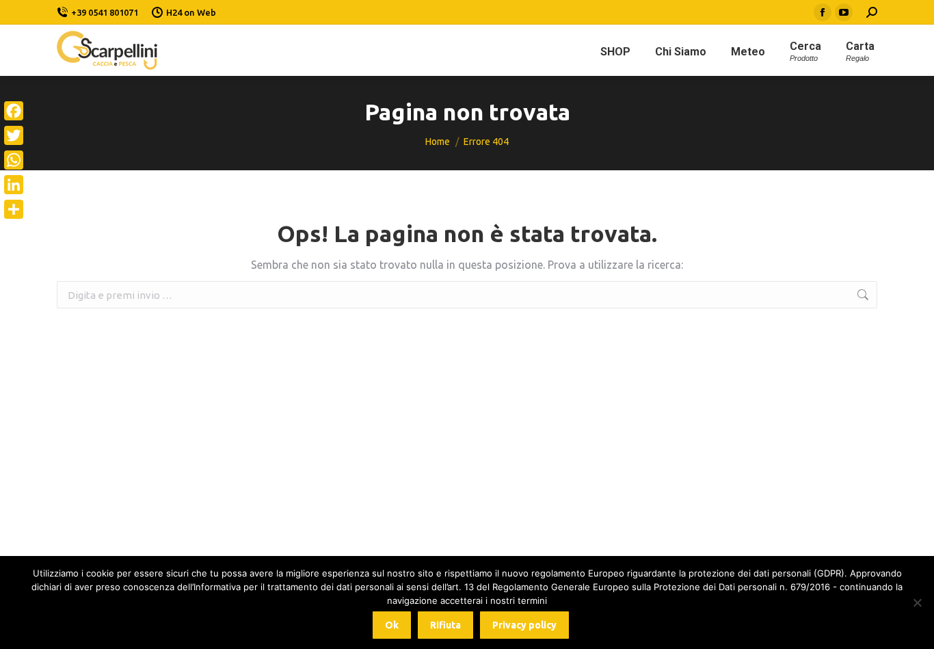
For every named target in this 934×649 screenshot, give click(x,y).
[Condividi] (13, 209)
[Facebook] (13, 110)
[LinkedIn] (13, 184)
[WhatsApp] (13, 160)
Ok (392, 625)
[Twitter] (13, 135)
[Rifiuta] (917, 602)
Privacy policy (524, 625)
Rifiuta (445, 625)
